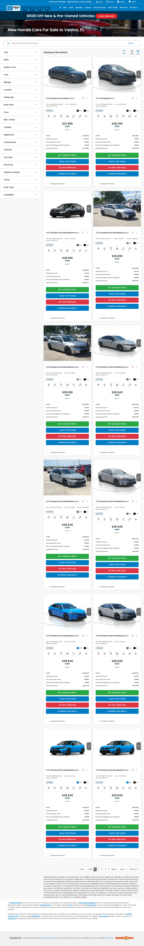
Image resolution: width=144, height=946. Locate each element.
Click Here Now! (106, 16)
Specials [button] (78, 7)
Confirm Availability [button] (67, 174)
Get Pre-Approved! (67, 167)
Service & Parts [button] (99, 7)
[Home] (60, 7)
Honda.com (109, 938)
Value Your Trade (67, 161)
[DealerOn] (15, 938)
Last (122, 869)
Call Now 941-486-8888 (57, 2)
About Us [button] (123, 7)
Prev (89, 869)
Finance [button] (88, 7)
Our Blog (133, 7)
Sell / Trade (113, 7)
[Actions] (87, 98)
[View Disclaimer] (86, 116)
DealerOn (40, 938)
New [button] (65, 7)
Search (131, 43)
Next (114, 869)
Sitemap (47, 938)
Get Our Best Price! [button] (67, 155)
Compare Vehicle (57, 184)
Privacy (53, 938)
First (81, 869)
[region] (67, 142)
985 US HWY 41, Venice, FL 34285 (79, 2)
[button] (89, 74)
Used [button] (71, 7)
